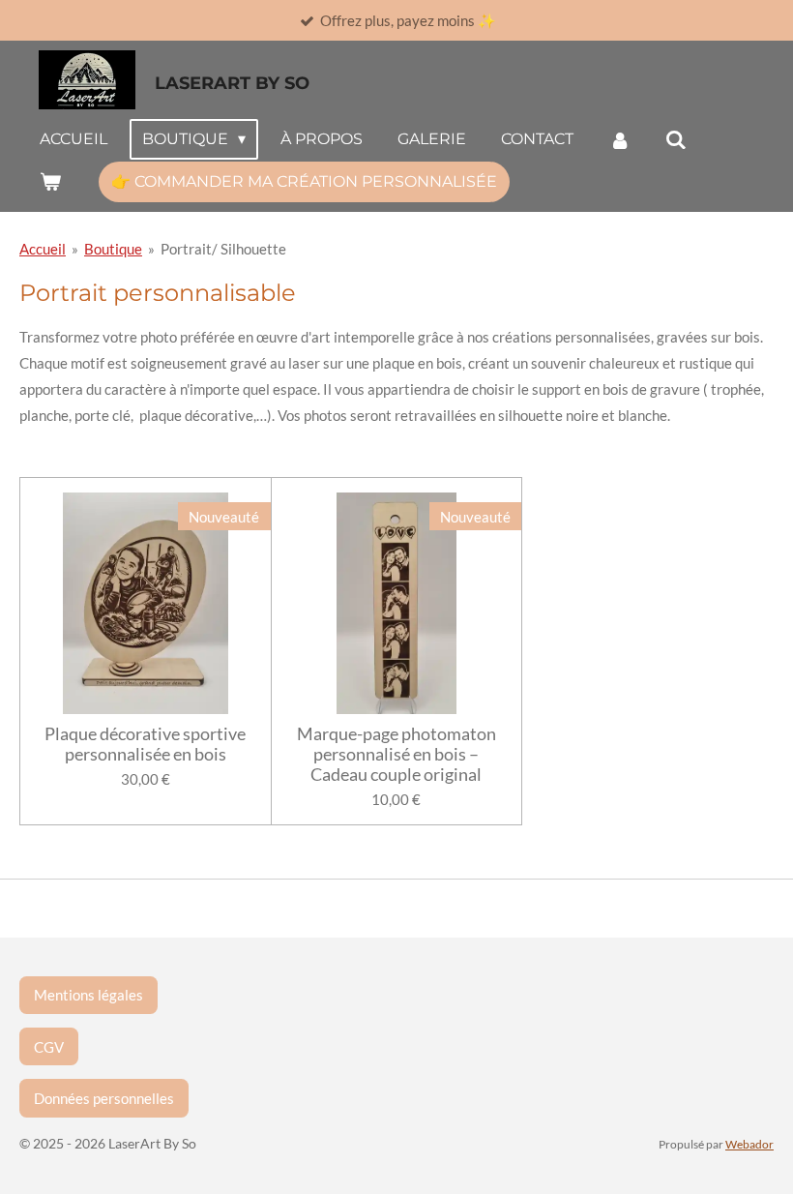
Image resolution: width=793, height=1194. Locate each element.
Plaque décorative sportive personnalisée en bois (145, 744)
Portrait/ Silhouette (223, 248)
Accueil (42, 248)
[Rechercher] (676, 140)
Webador (749, 1143)
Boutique (113, 248)
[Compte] (619, 140)
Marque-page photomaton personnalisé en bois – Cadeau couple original (396, 754)
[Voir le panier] (50, 181)
